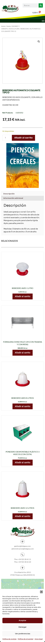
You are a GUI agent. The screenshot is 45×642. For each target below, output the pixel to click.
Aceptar (22, 620)
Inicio (3, 26)
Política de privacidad (25, 639)
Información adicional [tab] (13, 198)
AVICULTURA (14, 29)
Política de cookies (10, 639)
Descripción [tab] (9, 194)
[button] (41, 592)
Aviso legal (39, 639)
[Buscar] (41, 5)
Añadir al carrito (23, 137)
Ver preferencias (22, 633)
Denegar (23, 627)
